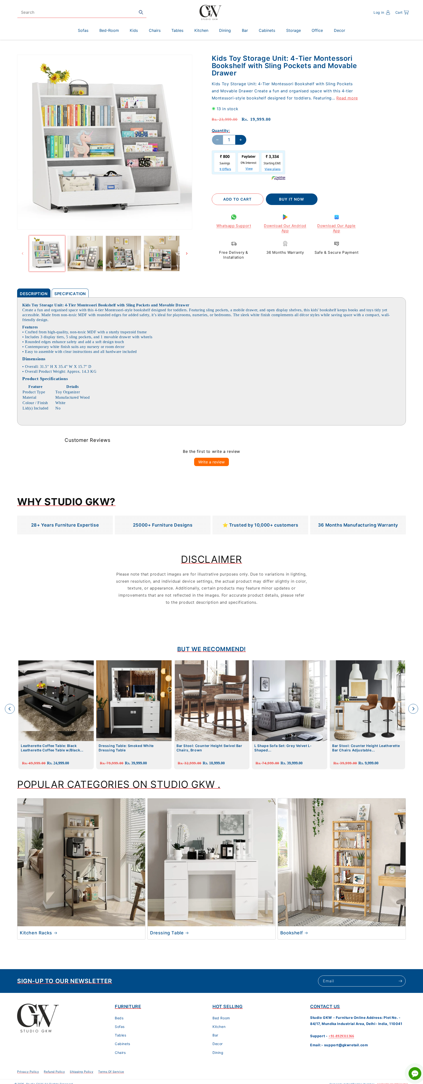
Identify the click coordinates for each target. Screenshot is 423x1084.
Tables (120, 1035)
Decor (217, 1044)
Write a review (211, 461)
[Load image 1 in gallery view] (47, 253)
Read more (347, 97)
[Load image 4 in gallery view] (161, 253)
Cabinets (122, 1044)
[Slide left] (22, 253)
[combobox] (81, 12)
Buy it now (291, 199)
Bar (215, 1035)
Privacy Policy (28, 1071)
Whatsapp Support (233, 225)
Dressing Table (167, 932)
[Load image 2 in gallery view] (85, 253)
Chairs (120, 1052)
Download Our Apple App (336, 228)
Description (34, 293)
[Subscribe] (400, 981)
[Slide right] (186, 253)
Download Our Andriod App (285, 228)
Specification (70, 293)
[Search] (141, 12)
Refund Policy (54, 1071)
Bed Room (221, 1018)
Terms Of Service (111, 1071)
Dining (217, 1052)
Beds (119, 1018)
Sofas (120, 1026)
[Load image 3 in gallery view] (123, 253)
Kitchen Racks (36, 932)
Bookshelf (291, 932)
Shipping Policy (81, 1071)
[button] (402, 12)
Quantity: (221, 130)
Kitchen (218, 1026)
